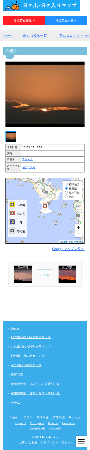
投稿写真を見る (66, 20)
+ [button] (78, 227)
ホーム (8, 36)
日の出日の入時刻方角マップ (31, 337)
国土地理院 (77, 241)
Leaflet (63, 241)
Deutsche (68, 423)
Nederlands (37, 428)
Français (75, 417)
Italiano (53, 423)
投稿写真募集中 (24, 20)
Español (20, 423)
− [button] (78, 234)
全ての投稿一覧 (34, 36)
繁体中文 (59, 417)
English (14, 417)
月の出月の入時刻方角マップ (31, 346)
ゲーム (15, 402)
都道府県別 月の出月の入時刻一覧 (35, 393)
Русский (55, 428)
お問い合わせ (28, 442)
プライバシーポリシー (55, 442)
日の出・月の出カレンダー (29, 356)
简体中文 (42, 417)
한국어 (28, 417)
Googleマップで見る (68, 249)
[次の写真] (67, 281)
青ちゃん (27, 159)
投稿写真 (17, 374)
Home (15, 328)
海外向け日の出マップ (26, 365)
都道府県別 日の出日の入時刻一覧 (35, 384)
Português (37, 423)
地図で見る (28, 167)
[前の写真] (23, 281)
